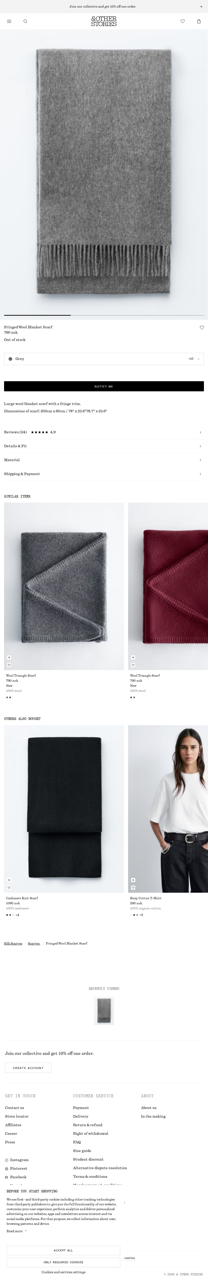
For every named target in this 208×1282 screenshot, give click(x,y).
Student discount (88, 1159)
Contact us (14, 1108)
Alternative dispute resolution (100, 1168)
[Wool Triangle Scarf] (64, 586)
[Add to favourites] (202, 328)
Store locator (17, 1116)
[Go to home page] (104, 21)
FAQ (77, 1142)
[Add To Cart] (9, 657)
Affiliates (13, 1125)
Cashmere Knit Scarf (22, 898)
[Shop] (9, 21)
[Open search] (25, 21)
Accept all (63, 1250)
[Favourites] (183, 21)
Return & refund (87, 1125)
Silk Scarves (13, 943)
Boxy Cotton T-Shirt (146, 898)
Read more (15, 1231)
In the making (153, 1116)
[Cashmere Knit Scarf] (64, 809)
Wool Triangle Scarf (21, 675)
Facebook (18, 1177)
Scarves (34, 943)
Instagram (19, 1160)
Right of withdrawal (90, 1134)
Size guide (82, 1151)
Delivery (80, 1116)
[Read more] (104, 6)
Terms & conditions (90, 1177)
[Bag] (199, 21)
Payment (81, 1108)
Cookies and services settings (63, 1272)
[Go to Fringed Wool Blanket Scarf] (104, 1011)
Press (10, 1142)
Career (11, 1134)
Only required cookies (63, 1262)
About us (149, 1108)
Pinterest (18, 1168)
